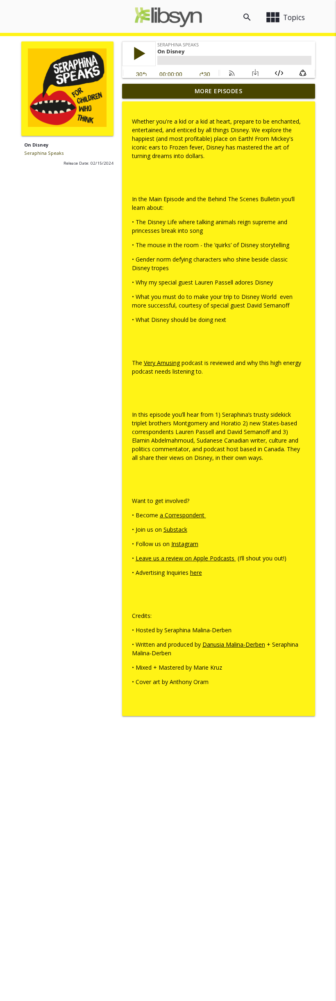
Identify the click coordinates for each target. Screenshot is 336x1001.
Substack (175, 529)
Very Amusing (162, 363)
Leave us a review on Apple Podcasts (186, 558)
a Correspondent (183, 515)
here (196, 572)
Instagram (184, 544)
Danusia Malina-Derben (233, 644)
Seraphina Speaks (44, 153)
